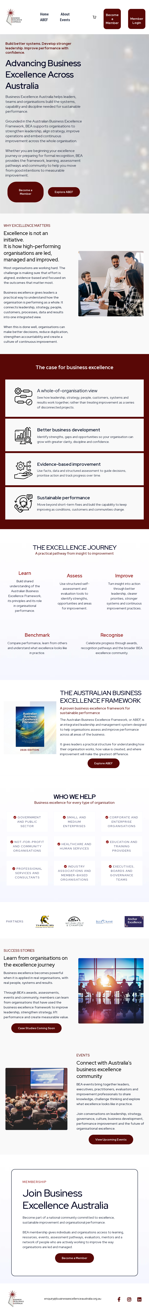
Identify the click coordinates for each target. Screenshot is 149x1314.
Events (65, 20)
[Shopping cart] (94, 17)
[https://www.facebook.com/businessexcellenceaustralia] (119, 1299)
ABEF (44, 20)
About (65, 14)
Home (44, 14)
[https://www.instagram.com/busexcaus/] (130, 1299)
